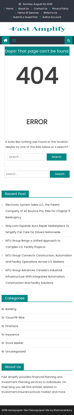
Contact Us (40, 8)
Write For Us (50, 12)
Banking (11, 309)
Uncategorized (16, 351)
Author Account (51, 17)
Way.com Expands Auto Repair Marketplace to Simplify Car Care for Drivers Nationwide (37, 229)
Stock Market (14, 343)
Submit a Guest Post (25, 17)
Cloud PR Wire (15, 318)
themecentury (63, 410)
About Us (23, 8)
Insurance (12, 334)
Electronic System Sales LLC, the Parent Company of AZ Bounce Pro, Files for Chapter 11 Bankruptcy (38, 211)
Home (9, 8)
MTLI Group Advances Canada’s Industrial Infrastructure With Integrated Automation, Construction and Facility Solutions (35, 276)
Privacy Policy (60, 8)
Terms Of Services (28, 12)
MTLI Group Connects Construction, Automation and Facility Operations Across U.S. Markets (39, 258)
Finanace (12, 326)
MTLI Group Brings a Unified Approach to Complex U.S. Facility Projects (33, 244)
